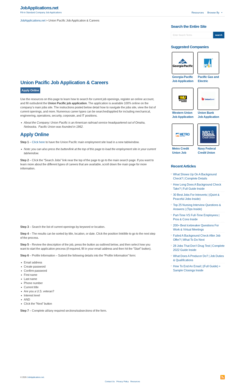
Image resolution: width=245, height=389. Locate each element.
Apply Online (30, 90)
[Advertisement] (88, 52)
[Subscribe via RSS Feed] (222, 377)
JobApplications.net (39, 7)
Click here (38, 142)
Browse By (213, 12)
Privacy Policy (122, 381)
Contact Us (110, 381)
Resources (198, 12)
